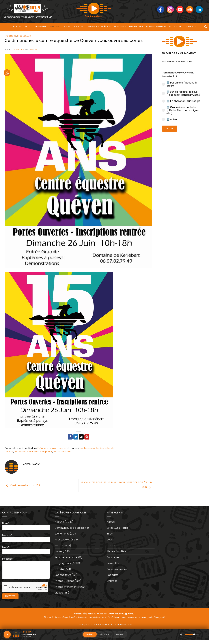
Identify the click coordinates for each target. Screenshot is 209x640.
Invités (58, 551)
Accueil (17, 26)
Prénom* (7, 535)
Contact (190, 26)
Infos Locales (24, 36)
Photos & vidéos (98, 26)
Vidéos (59, 592)
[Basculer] (153, 534)
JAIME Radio (34, 49)
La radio (78, 26)
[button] (205, 27)
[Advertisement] (183, 181)
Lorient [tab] (89, 634)
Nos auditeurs (63, 575)
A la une (59, 522)
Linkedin (59, 569)
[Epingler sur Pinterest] (86, 437)
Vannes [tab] (119, 634)
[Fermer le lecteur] (202, 634)
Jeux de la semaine (66, 557)
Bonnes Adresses (156, 26)
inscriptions (38, 451)
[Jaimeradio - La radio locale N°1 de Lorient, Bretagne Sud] (27, 8)
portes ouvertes (62, 451)
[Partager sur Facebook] (70, 437)
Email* (5, 547)
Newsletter (136, 26)
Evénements (10, 36)
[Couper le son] (181, 634)
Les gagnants (63, 563)
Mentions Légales (122, 624)
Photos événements (67, 587)
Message (7, 558)
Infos (53, 26)
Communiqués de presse (70, 528)
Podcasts (175, 26)
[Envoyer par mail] (81, 437)
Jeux (64, 26)
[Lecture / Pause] (7, 634)
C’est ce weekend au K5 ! (24, 485)
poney (48, 451)
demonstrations (23, 451)
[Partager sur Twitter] (75, 437)
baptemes (86, 448)
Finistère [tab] (104, 634)
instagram (61, 545)
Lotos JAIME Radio (36, 26)
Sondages (120, 26)
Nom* (5, 523)
